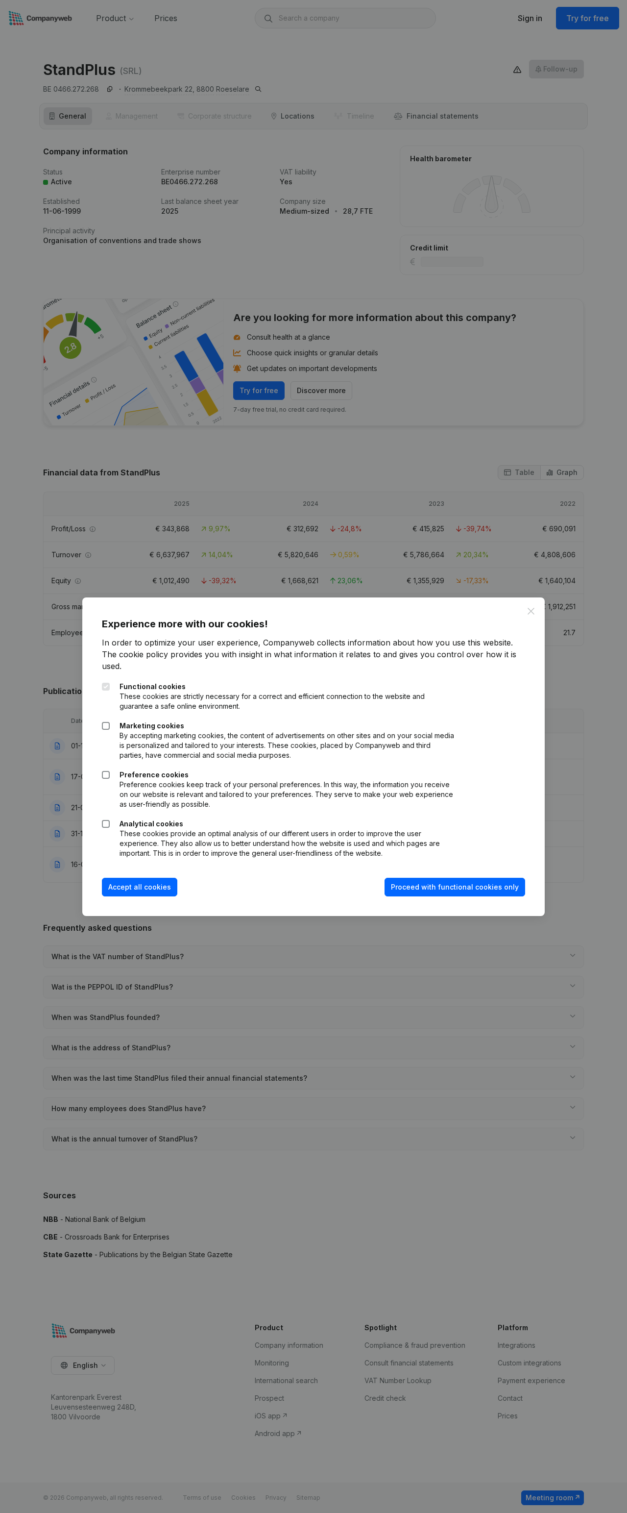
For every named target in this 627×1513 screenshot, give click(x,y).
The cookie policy (135, 654)
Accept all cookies (139, 887)
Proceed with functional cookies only (455, 887)
